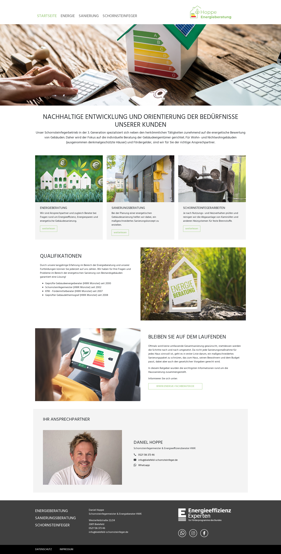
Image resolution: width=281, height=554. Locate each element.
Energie (68, 16)
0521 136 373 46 (146, 455)
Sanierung (89, 16)
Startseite (47, 16)
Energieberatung (51, 511)
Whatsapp (144, 465)
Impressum (66, 549)
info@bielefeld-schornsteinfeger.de (158, 460)
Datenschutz (43, 549)
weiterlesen (48, 229)
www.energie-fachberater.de (175, 386)
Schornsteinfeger (120, 16)
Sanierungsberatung (55, 518)
